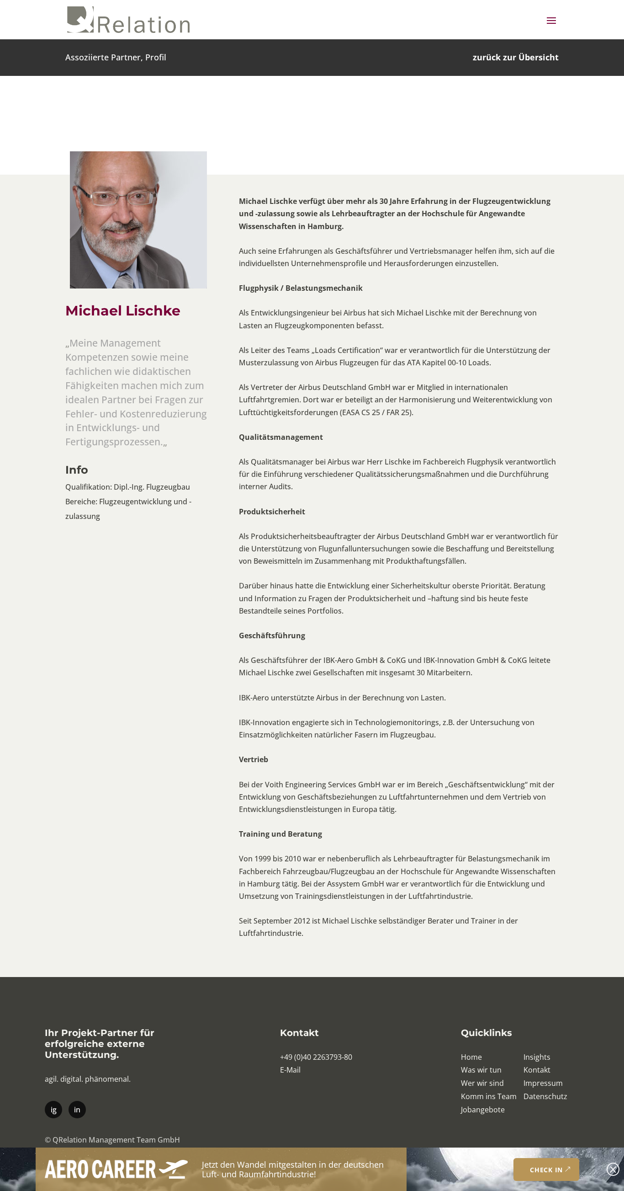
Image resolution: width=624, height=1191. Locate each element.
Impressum (543, 1083)
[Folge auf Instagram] (53, 1109)
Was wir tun (481, 1070)
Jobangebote (483, 1110)
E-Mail (290, 1070)
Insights (537, 1057)
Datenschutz (545, 1096)
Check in (546, 1169)
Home (471, 1057)
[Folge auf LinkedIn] (77, 1109)
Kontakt (537, 1070)
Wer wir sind (482, 1083)
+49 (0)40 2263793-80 (316, 1057)
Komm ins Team (489, 1096)
